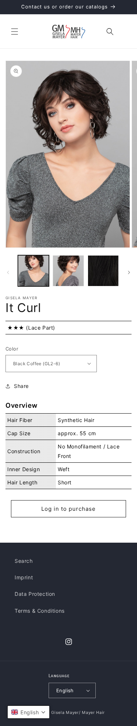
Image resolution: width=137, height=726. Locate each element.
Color (11, 349)
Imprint (24, 577)
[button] (15, 31)
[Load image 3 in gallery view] (103, 270)
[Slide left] (8, 272)
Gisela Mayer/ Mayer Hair (78, 712)
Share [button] (21, 386)
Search (24, 561)
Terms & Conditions (40, 611)
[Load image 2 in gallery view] (68, 270)
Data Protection (35, 594)
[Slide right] (129, 272)
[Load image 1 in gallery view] (33, 270)
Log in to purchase (68, 508)
